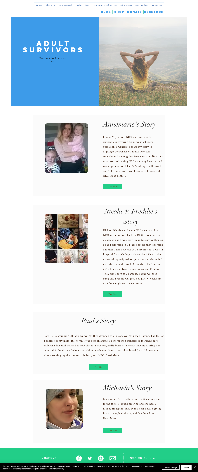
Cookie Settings (170, 467)
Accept (186, 467)
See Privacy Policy (56, 468)
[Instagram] (101, 458)
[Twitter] (90, 458)
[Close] (194, 467)
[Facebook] (79, 458)
